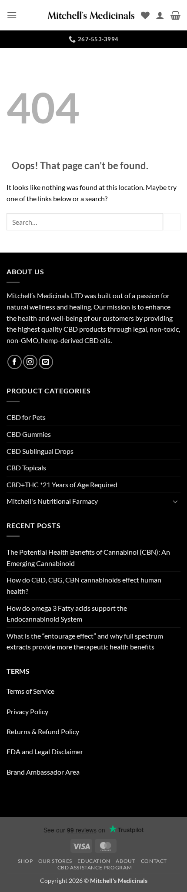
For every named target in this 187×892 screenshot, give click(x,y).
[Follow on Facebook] (14, 362)
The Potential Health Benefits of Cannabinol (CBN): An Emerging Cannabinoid (88, 557)
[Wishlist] (145, 15)
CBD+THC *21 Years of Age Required (62, 484)
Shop (25, 861)
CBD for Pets (26, 417)
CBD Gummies (29, 434)
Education (93, 861)
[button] (12, 15)
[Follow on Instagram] (30, 362)
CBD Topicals (26, 467)
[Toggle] (175, 501)
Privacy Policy (27, 711)
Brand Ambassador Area (43, 772)
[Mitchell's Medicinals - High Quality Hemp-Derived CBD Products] (90, 15)
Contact (154, 861)
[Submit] (171, 221)
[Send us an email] (46, 362)
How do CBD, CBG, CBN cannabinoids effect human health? (84, 585)
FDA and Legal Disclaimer (45, 751)
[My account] (160, 15)
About (125, 861)
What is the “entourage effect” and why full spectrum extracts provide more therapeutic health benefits (85, 641)
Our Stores (55, 861)
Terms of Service (30, 691)
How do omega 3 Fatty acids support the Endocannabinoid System (67, 613)
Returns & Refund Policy (43, 731)
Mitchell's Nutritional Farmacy (52, 501)
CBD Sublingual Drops (40, 451)
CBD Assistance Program (94, 867)
